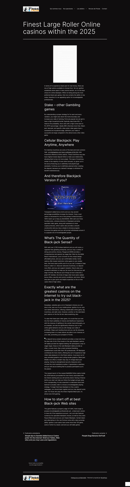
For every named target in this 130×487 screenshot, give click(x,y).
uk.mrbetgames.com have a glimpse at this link (63, 152)
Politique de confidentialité (78, 477)
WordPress (104, 477)
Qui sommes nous (55, 9)
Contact (104, 9)
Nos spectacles (68, 9)
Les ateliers (80, 9)
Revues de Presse (94, 9)
